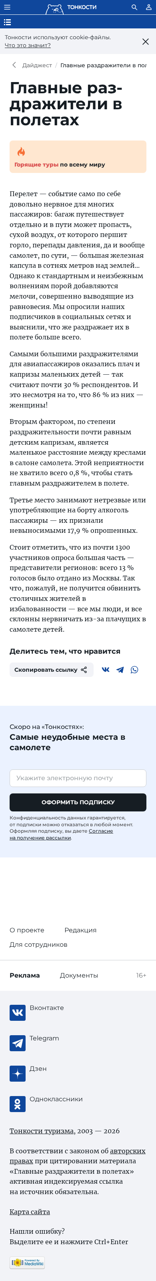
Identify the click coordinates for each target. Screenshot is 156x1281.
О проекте (27, 930)
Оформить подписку (78, 802)
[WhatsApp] (134, 670)
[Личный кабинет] (149, 7)
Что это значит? (28, 45)
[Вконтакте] (105, 670)
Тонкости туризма (16, 65)
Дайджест (37, 65)
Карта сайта (30, 1212)
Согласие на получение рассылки (61, 834)
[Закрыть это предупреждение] (145, 41)
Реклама (25, 975)
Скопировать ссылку (46, 669)
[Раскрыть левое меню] (7, 7)
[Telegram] (120, 670)
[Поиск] (134, 7)
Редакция (80, 930)
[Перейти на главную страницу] (70, 7)
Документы (79, 975)
